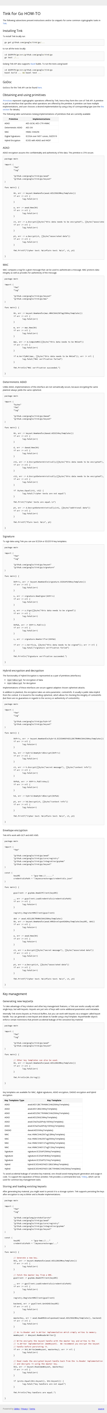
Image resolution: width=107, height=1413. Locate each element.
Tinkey (84, 1176)
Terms (32, 1408)
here (40, 87)
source (101, 1408)
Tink (5, 23)
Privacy (24, 1408)
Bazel (33, 63)
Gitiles (17, 1408)
